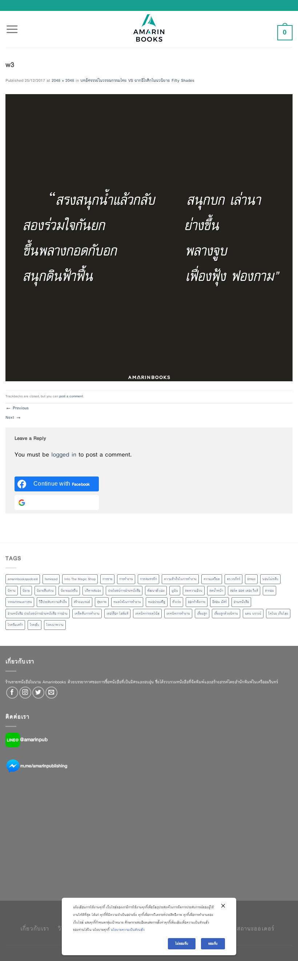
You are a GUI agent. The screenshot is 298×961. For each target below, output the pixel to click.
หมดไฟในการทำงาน (127, 602)
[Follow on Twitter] (38, 693)
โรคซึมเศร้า (15, 625)
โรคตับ (34, 625)
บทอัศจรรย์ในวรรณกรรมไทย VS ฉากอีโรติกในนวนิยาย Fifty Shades (137, 80)
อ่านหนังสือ (241, 602)
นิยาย (26, 591)
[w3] (149, 237)
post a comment (71, 396)
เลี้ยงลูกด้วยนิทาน (226, 613)
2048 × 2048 (63, 80)
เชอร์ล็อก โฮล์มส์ (117, 613)
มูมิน (175, 591)
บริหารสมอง (93, 591)
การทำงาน (126, 579)
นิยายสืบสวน (45, 591)
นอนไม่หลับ (270, 579)
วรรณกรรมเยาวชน (20, 602)
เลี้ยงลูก (202, 613)
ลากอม (269, 591)
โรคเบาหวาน (55, 625)
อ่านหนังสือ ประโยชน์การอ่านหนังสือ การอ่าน (38, 613)
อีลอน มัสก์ (219, 602)
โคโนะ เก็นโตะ (278, 613)
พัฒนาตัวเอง (156, 591)
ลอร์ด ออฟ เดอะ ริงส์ (244, 591)
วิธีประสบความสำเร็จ (53, 602)
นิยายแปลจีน (69, 591)
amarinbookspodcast (23, 579)
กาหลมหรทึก (148, 579)
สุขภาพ (101, 602)
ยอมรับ (213, 943)
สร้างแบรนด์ (82, 602)
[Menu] (12, 25)
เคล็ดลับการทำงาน (87, 613)
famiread (51, 579)
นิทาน (12, 591)
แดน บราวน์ (253, 613)
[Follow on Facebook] (12, 693)
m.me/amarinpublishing (43, 765)
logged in (63, 454)
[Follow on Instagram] (25, 693)
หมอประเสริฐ (156, 602)
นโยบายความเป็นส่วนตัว (128, 930)
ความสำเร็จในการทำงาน (180, 579)
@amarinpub (34, 739)
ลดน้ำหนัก (216, 591)
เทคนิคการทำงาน (178, 613)
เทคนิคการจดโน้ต (147, 613)
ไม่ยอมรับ (181, 943)
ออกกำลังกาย (196, 602)
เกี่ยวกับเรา (34, 928)
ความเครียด (212, 579)
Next (13, 417)
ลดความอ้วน (193, 591)
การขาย (107, 579)
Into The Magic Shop (80, 579)
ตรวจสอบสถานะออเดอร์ (243, 928)
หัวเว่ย (176, 602)
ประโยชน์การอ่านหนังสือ (124, 591)
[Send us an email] (51, 693)
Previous (17, 407)
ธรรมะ (251, 579)
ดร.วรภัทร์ (233, 579)
